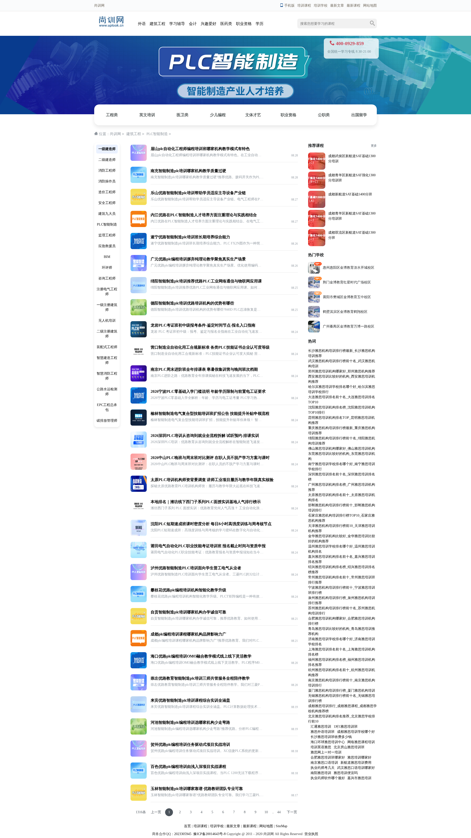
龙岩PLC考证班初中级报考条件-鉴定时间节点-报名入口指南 (203, 325)
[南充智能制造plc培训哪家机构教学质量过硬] (139, 182)
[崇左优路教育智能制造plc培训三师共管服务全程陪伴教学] (139, 689)
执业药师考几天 (323, 768)
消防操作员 (107, 181)
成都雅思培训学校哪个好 (356, 732)
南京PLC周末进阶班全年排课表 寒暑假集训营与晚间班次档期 (204, 369)
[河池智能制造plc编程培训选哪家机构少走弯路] (139, 733)
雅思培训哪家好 (359, 757)
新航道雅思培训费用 (355, 762)
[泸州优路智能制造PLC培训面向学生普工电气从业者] (139, 579)
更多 (374, 145)
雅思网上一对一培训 (326, 752)
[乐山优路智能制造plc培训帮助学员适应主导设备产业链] (139, 204)
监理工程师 (107, 235)
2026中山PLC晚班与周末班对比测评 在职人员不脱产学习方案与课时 (210, 458)
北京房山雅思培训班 (349, 747)
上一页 (156, 812)
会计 (193, 24)
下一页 (292, 812)
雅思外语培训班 (323, 732)
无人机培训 (107, 320)
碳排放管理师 (107, 420)
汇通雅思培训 (321, 726)
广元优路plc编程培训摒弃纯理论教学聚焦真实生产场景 (198, 259)
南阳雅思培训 (321, 773)
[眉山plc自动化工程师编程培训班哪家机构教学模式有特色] (139, 160)
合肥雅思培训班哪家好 (328, 757)
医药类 (226, 24)
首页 (187, 826)
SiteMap (281, 826)
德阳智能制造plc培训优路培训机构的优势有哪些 (192, 303)
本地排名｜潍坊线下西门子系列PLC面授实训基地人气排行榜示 (206, 502)
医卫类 (182, 115)
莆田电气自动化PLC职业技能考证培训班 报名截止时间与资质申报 (208, 546)
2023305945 (182, 834)
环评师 (107, 267)
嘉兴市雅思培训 (359, 778)
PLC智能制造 (157, 134)
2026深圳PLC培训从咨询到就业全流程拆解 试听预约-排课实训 (205, 435)
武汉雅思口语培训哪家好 (356, 768)
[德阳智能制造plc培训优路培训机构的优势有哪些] (139, 314)
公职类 (324, 115)
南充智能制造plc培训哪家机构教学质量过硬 (188, 171)
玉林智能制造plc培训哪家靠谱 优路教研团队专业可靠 (197, 789)
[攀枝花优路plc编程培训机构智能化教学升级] (139, 601)
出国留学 (359, 115)
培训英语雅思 (321, 747)
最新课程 (353, 5)
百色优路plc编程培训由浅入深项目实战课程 (188, 766)
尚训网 (115, 134)
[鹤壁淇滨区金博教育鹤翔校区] (314, 316)
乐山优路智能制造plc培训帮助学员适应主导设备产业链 (198, 193)
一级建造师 (107, 149)
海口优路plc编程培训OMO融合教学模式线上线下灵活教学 (201, 656)
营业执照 (311, 834)
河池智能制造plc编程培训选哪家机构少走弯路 (190, 722)
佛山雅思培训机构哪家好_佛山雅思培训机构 (341, 448)
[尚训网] (111, 26)
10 (266, 812)
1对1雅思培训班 (346, 726)
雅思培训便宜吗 (346, 773)
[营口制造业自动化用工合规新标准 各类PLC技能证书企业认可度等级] (139, 358)
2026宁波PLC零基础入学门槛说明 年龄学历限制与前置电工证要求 (208, 391)
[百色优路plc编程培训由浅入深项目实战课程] (139, 777)
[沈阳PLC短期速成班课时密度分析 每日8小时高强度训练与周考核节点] (139, 535)
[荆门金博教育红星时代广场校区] (314, 287)
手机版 (289, 5)
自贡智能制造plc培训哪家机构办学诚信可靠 (188, 612)
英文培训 (147, 115)
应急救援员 (107, 246)
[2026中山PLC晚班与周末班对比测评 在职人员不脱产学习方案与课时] (139, 468)
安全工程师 (107, 203)
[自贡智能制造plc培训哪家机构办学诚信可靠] (139, 623)
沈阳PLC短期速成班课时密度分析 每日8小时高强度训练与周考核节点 (211, 524)
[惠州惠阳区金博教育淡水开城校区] (314, 272)
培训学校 (320, 5)
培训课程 (304, 5)
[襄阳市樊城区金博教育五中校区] (314, 302)
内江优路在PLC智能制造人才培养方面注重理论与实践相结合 (204, 215)
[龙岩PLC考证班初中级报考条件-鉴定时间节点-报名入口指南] (139, 336)
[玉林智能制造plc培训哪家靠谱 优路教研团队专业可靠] (139, 799)
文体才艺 (253, 115)
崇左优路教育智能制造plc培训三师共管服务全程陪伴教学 (200, 678)
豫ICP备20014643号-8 (209, 834)
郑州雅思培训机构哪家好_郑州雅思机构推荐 (341, 371)
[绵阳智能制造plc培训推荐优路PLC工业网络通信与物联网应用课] (139, 292)
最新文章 (337, 5)
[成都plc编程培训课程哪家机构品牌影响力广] (139, 645)
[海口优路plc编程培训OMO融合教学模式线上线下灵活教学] (139, 667)
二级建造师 (107, 160)
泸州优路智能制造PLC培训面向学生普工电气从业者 (196, 568)
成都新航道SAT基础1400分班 (350, 194)
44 (279, 812)
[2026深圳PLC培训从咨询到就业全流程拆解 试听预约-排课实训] (139, 446)
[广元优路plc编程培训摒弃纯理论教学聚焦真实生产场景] (139, 270)
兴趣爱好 (208, 24)
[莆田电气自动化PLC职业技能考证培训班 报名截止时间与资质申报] (139, 557)
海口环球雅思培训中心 (328, 742)
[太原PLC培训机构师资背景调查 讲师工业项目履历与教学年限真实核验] (139, 491)
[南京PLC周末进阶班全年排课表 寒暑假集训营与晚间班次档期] (139, 380)
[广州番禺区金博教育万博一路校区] (314, 331)
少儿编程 (218, 115)
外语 (142, 24)
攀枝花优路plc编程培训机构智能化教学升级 (188, 590)
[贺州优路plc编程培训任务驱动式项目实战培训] (139, 755)
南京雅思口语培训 (324, 762)
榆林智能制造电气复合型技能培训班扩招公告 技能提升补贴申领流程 (210, 413)
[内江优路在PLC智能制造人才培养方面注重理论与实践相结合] (139, 226)
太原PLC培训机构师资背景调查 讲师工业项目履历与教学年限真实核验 (212, 480)
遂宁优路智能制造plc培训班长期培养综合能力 (190, 237)
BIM (107, 257)
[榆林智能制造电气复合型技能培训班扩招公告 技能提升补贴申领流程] (139, 424)
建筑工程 (157, 24)
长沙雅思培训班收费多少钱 (331, 737)
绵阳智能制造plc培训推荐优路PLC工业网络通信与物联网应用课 (206, 281)
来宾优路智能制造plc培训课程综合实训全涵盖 (190, 700)
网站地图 (370, 5)
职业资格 (244, 24)
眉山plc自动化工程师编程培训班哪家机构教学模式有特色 (200, 149)
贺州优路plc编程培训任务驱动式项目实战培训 (190, 744)
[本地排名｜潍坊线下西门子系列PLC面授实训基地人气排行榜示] (139, 513)
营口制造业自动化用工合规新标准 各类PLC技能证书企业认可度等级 (210, 347)
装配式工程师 (107, 347)
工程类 (112, 115)
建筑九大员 (107, 214)
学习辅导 (177, 24)
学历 (259, 24)
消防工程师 (107, 170)
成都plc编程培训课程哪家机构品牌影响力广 (188, 634)
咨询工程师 (107, 278)
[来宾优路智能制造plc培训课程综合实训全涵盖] (139, 711)
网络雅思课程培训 (361, 742)
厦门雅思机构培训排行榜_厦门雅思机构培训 (341, 690)
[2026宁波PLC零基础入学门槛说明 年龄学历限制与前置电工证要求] (139, 402)
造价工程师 (107, 192)
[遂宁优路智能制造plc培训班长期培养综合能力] (139, 248)
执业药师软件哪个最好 (328, 778)
